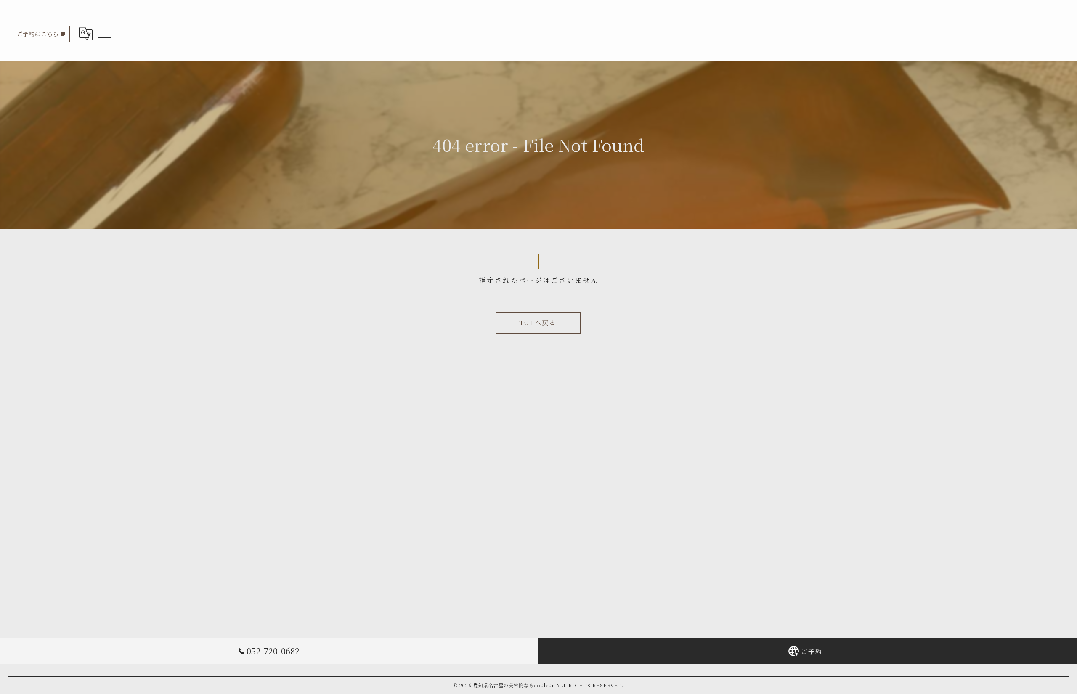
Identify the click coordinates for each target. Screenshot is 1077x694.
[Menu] (104, 33)
